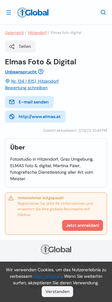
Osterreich (14, 32)
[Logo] (33, 12)
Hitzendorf (37, 32)
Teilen (25, 46)
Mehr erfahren (47, 276)
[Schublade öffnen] (8, 12)
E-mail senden (34, 102)
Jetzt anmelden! (82, 225)
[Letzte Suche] (103, 12)
